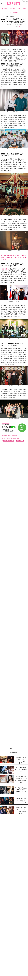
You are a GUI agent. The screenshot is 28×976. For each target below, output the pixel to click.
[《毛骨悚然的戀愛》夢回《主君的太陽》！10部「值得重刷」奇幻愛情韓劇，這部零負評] (7, 770)
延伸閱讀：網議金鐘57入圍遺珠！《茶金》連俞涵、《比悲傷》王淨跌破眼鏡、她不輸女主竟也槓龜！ (14, 257)
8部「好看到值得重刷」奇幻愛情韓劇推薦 (21, 769)
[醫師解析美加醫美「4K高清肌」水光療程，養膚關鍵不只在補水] (7, 779)
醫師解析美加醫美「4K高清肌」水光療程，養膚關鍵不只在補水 (21, 779)
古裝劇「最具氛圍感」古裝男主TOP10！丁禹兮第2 (21, 800)
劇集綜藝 (12, 16)
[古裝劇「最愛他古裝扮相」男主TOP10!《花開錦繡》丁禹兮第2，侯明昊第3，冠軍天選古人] (7, 801)
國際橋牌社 (5, 269)
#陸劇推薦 (4, 9)
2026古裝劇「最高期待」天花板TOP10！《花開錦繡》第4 (21, 810)
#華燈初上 (5, 435)
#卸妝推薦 (12, 9)
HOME (2, 16)
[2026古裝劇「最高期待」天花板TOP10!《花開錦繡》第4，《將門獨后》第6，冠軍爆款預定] (7, 810)
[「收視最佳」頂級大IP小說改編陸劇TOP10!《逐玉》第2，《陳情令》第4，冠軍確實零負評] (7, 790)
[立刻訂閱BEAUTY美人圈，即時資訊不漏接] (14, 427)
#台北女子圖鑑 (15, 438)
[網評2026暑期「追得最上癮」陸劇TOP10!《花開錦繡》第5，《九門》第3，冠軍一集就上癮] (7, 760)
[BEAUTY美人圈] (13, 3)
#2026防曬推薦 (22, 9)
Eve (22, 26)
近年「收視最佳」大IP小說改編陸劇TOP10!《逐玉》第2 (21, 791)
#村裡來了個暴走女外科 (8, 440)
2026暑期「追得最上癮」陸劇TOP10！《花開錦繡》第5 (21, 760)
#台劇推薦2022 (20, 440)
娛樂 (7, 16)
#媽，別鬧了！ (6, 438)
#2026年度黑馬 (13, 12)
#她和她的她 (13, 435)
